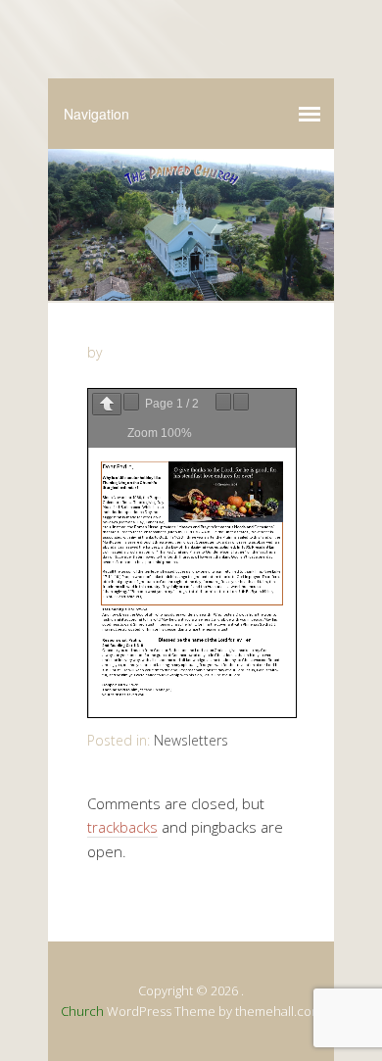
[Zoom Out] (223, 401)
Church (82, 1011)
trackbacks (122, 827)
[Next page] (131, 401)
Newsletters (191, 740)
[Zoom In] (241, 401)
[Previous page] (106, 404)
